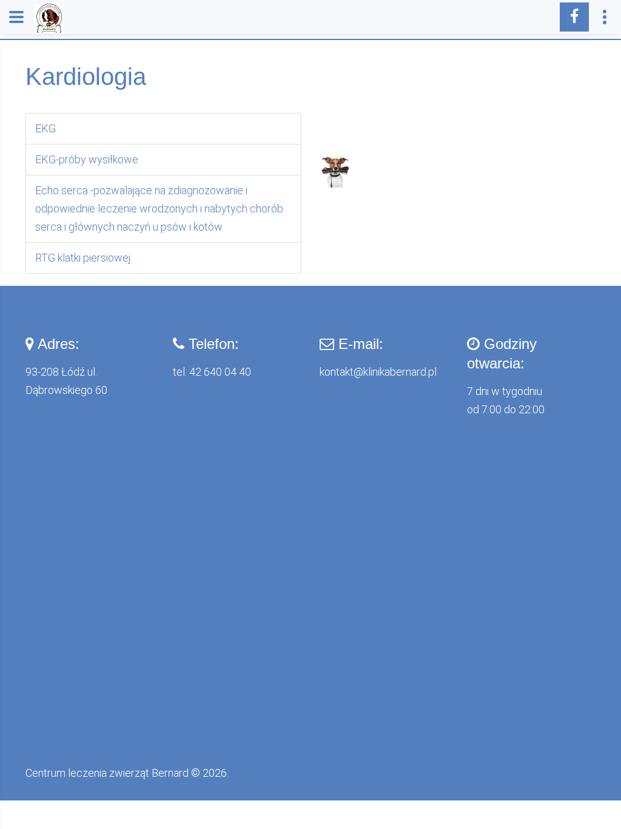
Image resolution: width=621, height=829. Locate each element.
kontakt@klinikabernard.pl (378, 371)
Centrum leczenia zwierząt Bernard (107, 772)
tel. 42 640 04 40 (212, 371)
